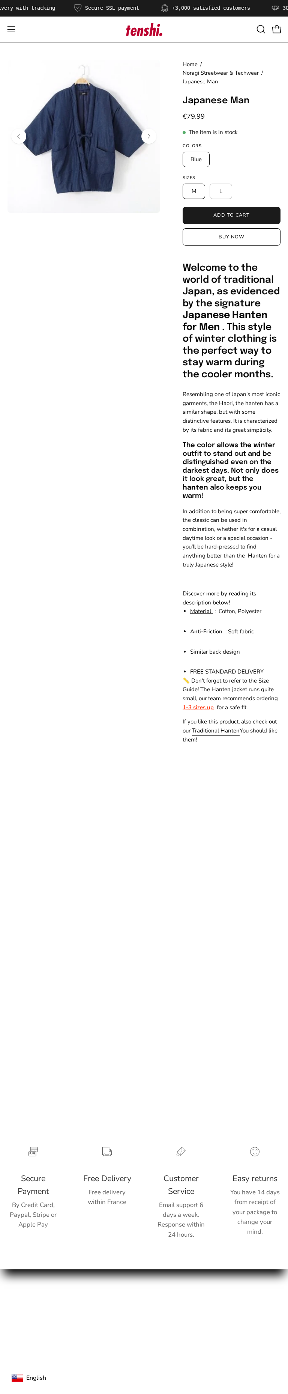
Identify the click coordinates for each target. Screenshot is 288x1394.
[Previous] (18, 136)
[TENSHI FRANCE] (144, 29)
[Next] (148, 136)
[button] (260, 29)
